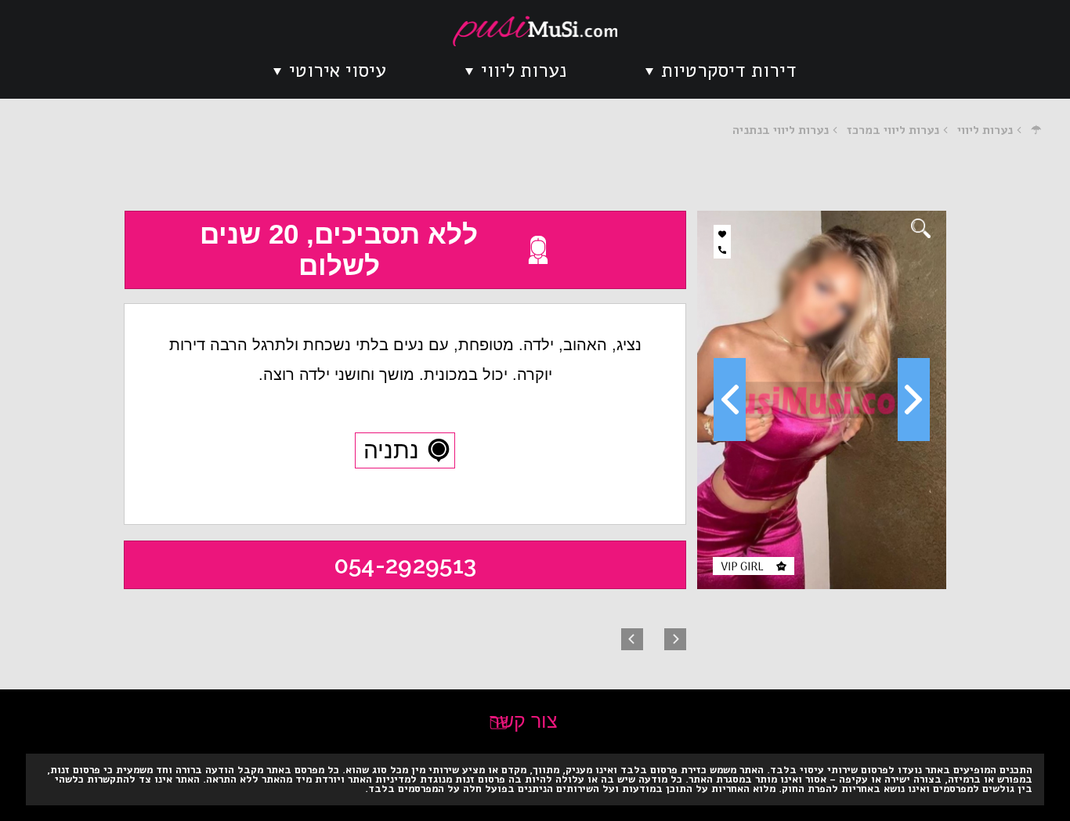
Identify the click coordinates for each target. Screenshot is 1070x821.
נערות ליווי (523, 70)
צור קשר (524, 721)
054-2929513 (405, 565)
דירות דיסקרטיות (729, 70)
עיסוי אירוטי (337, 70)
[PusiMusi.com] (535, 30)
